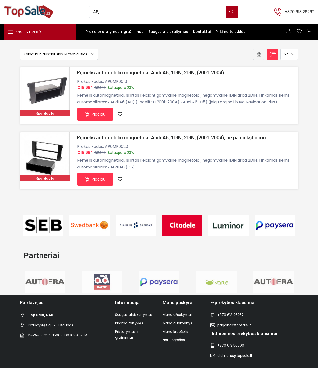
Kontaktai (202, 31)
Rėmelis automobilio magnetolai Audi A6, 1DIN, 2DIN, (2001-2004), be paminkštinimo (171, 138)
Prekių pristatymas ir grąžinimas (114, 31)
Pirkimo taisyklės (230, 31)
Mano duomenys (177, 323)
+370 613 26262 (299, 12)
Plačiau (97, 114)
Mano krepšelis (175, 331)
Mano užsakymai (177, 314)
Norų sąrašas (174, 339)
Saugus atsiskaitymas (168, 31)
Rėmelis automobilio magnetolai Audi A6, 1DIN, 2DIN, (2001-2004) (150, 73)
